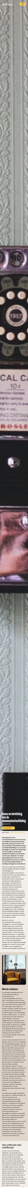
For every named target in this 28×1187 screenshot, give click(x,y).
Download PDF (8, 828)
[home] (7, 4)
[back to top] (25, 1184)
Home (3, 832)
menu (22, 4)
